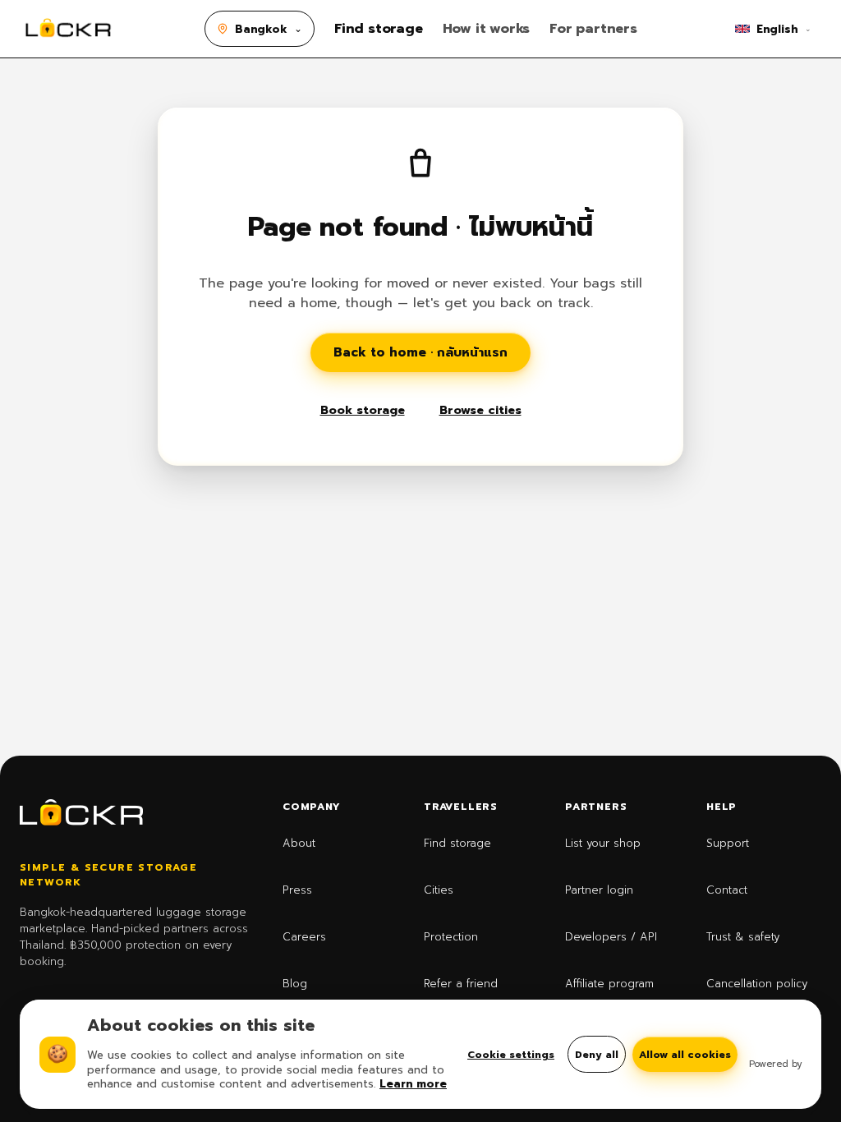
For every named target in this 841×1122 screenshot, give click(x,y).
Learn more (413, 1084)
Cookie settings (510, 1054)
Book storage (362, 410)
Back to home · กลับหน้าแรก (420, 352)
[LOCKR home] (68, 29)
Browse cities (480, 410)
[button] (260, 29)
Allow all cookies (685, 1054)
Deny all (596, 1054)
